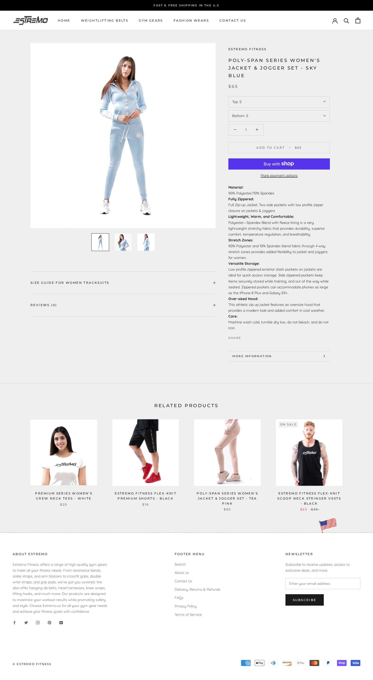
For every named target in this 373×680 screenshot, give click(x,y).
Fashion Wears (191, 20)
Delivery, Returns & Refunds (197, 589)
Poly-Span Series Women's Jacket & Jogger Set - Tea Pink (227, 498)
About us (182, 572)
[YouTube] (61, 622)
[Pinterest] (259, 336)
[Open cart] (357, 20)
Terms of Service (188, 614)
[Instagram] (38, 622)
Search (180, 564)
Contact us (232, 20)
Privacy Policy (186, 606)
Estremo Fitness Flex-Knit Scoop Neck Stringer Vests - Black (309, 498)
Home (64, 20)
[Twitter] (252, 336)
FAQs (179, 597)
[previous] (16, 460)
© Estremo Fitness (32, 664)
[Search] (346, 20)
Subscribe (304, 600)
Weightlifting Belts (104, 20)
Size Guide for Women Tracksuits (69, 283)
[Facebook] (245, 336)
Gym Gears (151, 20)
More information (252, 356)
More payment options (279, 175)
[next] (357, 460)
